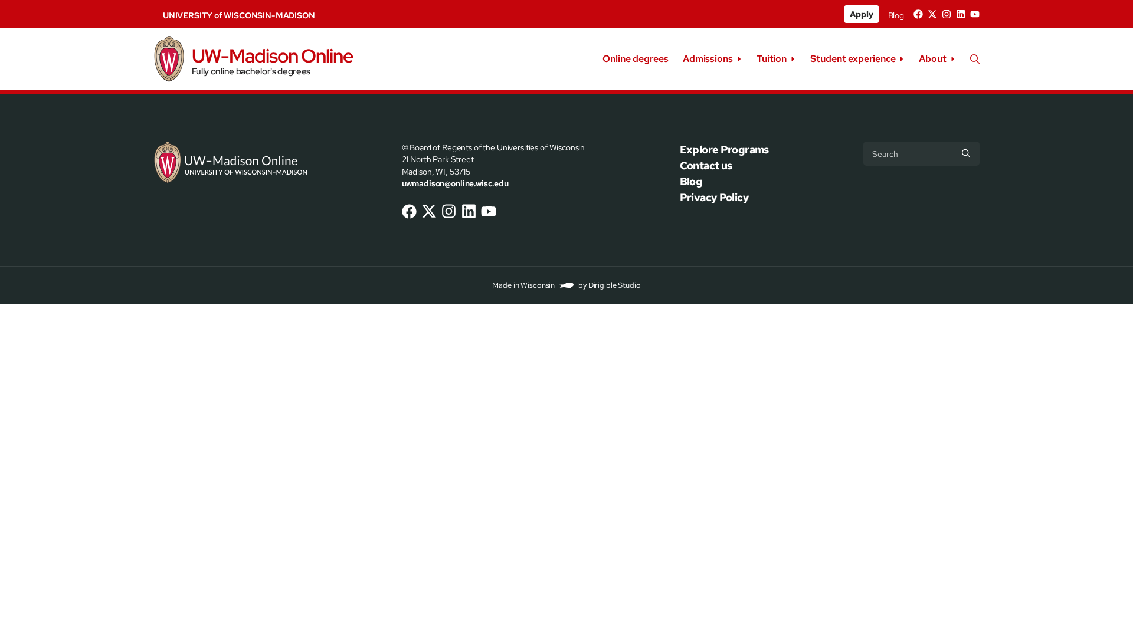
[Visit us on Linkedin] (960, 14)
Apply (861, 14)
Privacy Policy (714, 197)
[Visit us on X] (932, 14)
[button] (975, 59)
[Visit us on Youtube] (975, 14)
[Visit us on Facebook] (918, 14)
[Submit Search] (966, 153)
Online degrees (635, 58)
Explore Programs (724, 149)
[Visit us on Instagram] (946, 14)
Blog (896, 15)
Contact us (706, 165)
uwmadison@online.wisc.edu (455, 183)
